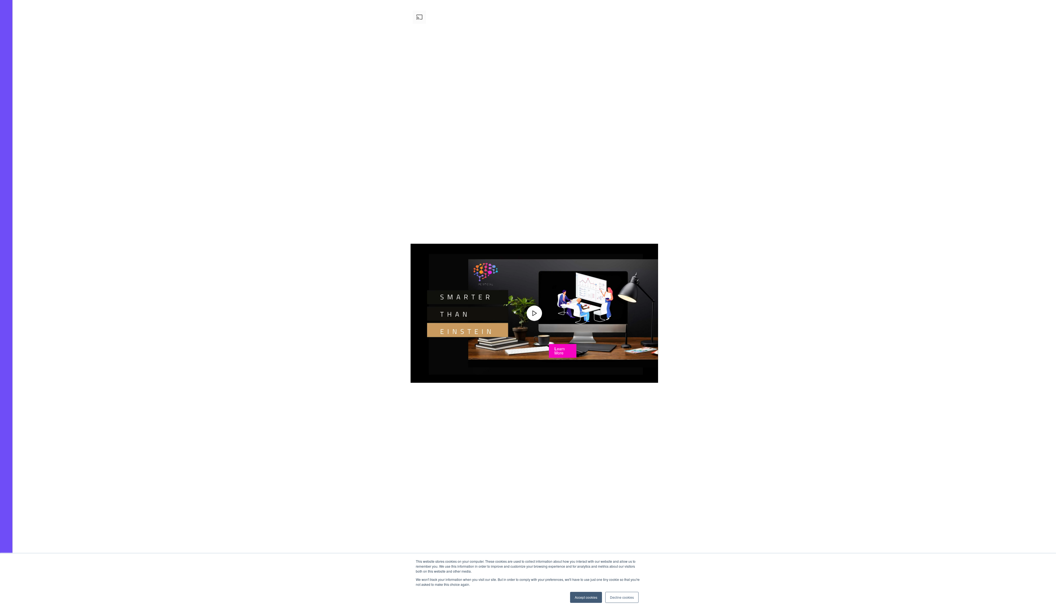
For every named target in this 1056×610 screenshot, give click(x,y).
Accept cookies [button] (586, 597)
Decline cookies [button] (622, 597)
